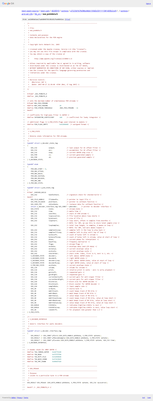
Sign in (148, 3)
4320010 (55, 10)
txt (143, 398)
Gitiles (13, 398)
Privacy (19, 398)
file (67, 19)
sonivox (64, 10)
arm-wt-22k (27, 14)
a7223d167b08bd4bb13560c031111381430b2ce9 (93, 10)
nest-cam (45, 10)
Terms (26, 398)
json (149, 398)
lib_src (38, 14)
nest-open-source (30, 10)
